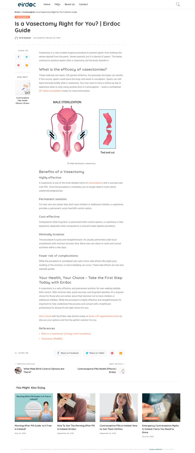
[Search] (178, 4)
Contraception (22, 17)
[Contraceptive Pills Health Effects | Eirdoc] (22, 87)
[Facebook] (18, 57)
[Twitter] (26, 57)
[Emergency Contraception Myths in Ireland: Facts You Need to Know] (161, 407)
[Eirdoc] (27, 4)
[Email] (26, 65)
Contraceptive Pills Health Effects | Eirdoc (22, 100)
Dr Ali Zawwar (25, 38)
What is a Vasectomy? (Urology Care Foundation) (66, 333)
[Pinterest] (18, 65)
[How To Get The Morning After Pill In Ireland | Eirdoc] (76, 407)
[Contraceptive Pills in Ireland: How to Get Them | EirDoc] (119, 407)
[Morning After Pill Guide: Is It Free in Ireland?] (34, 407)
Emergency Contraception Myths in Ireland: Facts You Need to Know (160, 429)
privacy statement (155, 449)
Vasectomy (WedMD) (52, 338)
